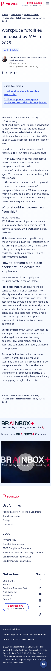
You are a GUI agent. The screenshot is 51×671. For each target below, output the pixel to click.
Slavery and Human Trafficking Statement (23, 552)
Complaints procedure (13, 544)
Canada (6, 639)
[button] (2, 72)
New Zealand (28, 639)
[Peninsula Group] (9, 4)
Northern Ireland (38, 634)
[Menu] (48, 4)
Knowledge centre (11, 516)
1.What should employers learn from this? (22, 93)
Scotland (24, 634)
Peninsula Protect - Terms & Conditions (22, 511)
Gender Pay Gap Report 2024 (17, 556)
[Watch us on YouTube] (40, 594)
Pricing (6, 520)
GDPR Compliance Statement (17, 548)
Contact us (8, 524)
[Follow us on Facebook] (40, 580)
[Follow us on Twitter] (40, 607)
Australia (15, 639)
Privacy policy (9, 539)
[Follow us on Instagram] (40, 600)
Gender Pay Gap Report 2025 (17, 560)
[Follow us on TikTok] (40, 614)
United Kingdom (10, 634)
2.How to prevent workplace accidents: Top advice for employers (25, 101)
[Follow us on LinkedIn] (40, 587)
